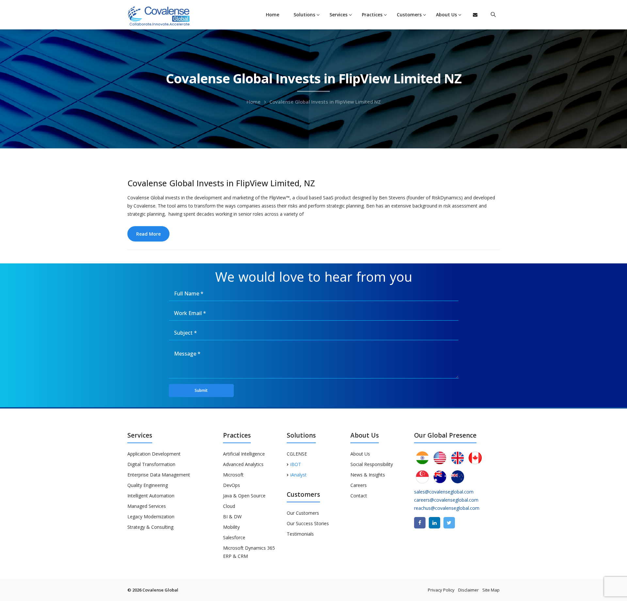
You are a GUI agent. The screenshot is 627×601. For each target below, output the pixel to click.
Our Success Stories (308, 523)
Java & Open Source (244, 495)
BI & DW (232, 516)
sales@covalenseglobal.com (444, 492)
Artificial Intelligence (244, 454)
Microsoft (233, 475)
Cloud (229, 506)
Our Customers (303, 513)
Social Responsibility (371, 464)
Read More (148, 234)
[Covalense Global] (168, 15)
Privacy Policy (441, 590)
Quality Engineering (147, 485)
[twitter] (449, 522)
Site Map (491, 590)
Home (272, 14)
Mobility (231, 527)
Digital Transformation (151, 464)
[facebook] (420, 522)
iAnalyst (298, 475)
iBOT (295, 464)
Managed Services (146, 506)
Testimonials (300, 534)
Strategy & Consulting (150, 527)
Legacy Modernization (150, 516)
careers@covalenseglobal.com (446, 500)
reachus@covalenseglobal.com (446, 508)
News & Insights (367, 475)
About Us (446, 14)
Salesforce (234, 537)
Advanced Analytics (243, 464)
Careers (358, 485)
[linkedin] (434, 522)
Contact (358, 495)
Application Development (154, 454)
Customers (409, 14)
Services (338, 14)
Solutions (304, 14)
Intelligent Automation (150, 495)
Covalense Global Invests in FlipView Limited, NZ (221, 183)
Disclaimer (468, 590)
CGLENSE (297, 454)
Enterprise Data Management (158, 475)
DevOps (231, 485)
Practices (372, 14)
